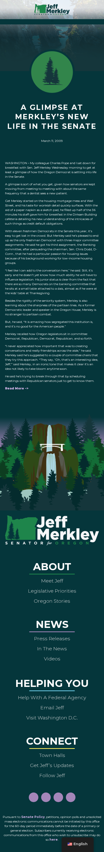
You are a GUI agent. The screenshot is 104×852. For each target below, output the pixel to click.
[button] (52, 20)
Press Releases (52, 638)
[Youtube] (58, 797)
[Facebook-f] (33, 797)
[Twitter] (70, 797)
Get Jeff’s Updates (52, 765)
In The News (52, 648)
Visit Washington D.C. (52, 717)
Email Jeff (52, 707)
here (53, 839)
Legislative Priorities (52, 590)
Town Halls (52, 755)
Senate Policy (33, 817)
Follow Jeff (52, 775)
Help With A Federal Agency (52, 697)
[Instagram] (46, 797)
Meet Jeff (52, 580)
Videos (52, 658)
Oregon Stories (52, 600)
